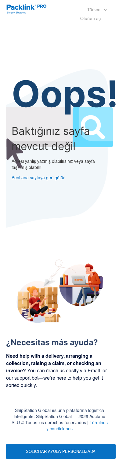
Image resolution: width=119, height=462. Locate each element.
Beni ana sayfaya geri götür (38, 177)
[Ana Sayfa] (26, 8)
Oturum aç (90, 18)
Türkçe (94, 9)
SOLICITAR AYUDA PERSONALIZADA (61, 451)
